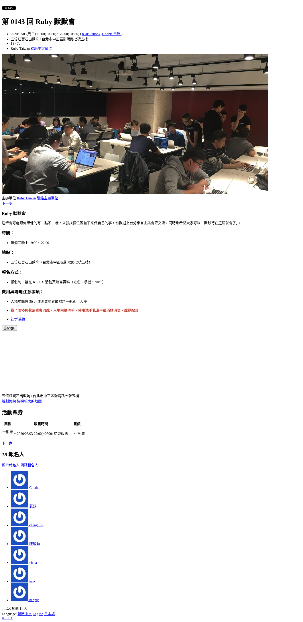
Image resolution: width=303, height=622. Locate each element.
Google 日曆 (111, 34)
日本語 (49, 614)
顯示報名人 (11, 465)
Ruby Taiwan (26, 198)
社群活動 (18, 319)
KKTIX (7, 618)
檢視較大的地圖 (29, 401)
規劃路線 (9, 401)
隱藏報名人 (29, 465)
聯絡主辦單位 (41, 48)
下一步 (7, 203)
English (38, 614)
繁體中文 (25, 614)
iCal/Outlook (91, 34)
